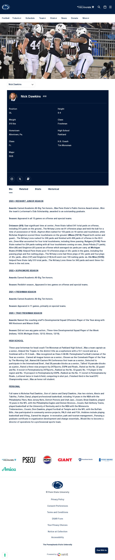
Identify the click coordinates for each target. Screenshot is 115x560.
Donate (74, 18)
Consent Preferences (57, 506)
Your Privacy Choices (57, 525)
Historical (53, 189)
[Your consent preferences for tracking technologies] (5, 555)
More (85, 18)
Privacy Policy (57, 500)
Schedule (30, 18)
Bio (10, 189)
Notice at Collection (57, 532)
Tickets (16, 18)
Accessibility (57, 537)
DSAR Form (57, 519)
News (64, 18)
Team (41, 18)
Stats (53, 18)
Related (23, 189)
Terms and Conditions (57, 512)
